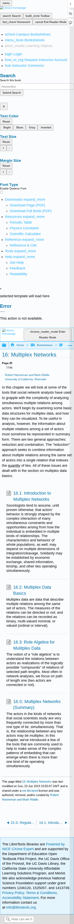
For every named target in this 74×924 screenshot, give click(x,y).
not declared (30, 790)
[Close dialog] (2, 311)
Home (20, 345)
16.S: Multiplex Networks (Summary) (37, 704)
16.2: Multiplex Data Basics (32, 590)
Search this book (10, 80)
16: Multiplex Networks (37, 781)
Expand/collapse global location (70, 344)
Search (7, 919)
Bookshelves (44, 345)
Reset (6, 121)
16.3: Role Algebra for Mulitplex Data (34, 645)
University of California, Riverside (25, 379)
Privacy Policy (13, 893)
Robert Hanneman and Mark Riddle (27, 375)
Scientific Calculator (25, 234)
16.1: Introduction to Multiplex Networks (32, 496)
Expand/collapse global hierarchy (6, 345)
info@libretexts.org (20, 907)
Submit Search (12, 92)
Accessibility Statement (20, 898)
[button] (17, 268)
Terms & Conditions (41, 893)
